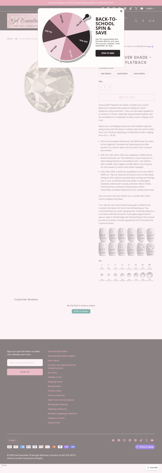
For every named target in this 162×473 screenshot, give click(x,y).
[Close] (121, 11)
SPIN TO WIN (108, 53)
